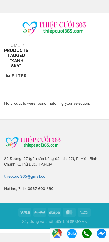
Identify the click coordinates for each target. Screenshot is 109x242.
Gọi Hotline (87, 233)
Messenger (101, 233)
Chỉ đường (57, 233)
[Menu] (7, 27)
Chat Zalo (72, 233)
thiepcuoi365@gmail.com (26, 176)
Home (13, 45)
